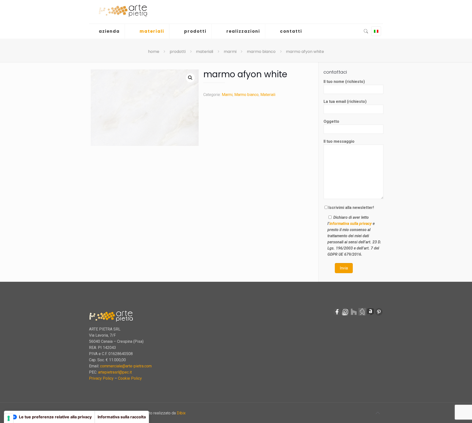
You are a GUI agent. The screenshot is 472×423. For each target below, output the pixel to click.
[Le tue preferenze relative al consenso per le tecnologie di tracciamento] (8, 418)
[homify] (362, 314)
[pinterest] (379, 314)
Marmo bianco (261, 51)
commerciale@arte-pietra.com (126, 366)
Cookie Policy (130, 378)
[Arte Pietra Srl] (122, 11)
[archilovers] (370, 314)
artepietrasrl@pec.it (115, 372)
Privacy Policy (101, 378)
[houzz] (354, 314)
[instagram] (345, 314)
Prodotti (178, 51)
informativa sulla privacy (350, 223)
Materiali (204, 51)
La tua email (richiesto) (345, 101)
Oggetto (331, 121)
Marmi (230, 51)
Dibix (181, 413)
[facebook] (337, 314)
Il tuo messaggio (339, 141)
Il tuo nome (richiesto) (344, 81)
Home (153, 51)
